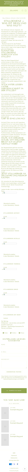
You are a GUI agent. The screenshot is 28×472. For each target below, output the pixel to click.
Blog (4, 18)
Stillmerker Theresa (12, 263)
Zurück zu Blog (15, 390)
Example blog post (16, 410)
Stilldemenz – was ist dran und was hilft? (13, 323)
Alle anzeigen (14, 403)
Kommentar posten (14, 371)
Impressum (14, 455)
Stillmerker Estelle (12, 238)
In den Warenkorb (9, 205)
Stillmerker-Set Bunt (12, 314)
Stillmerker (9, 159)
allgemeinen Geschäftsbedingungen (15, 377)
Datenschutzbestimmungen (10, 379)
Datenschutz (14, 458)
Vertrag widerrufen (14, 460)
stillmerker (13, 18)
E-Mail (3, 351)
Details (17, 205)
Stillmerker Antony (12, 213)
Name (3, 344)
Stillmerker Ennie (11, 289)
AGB (14, 453)
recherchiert (7, 94)
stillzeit (18, 18)
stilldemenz (7, 18)
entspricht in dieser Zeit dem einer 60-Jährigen (12, 41)
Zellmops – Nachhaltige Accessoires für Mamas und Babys (12, 327)
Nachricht (5, 359)
